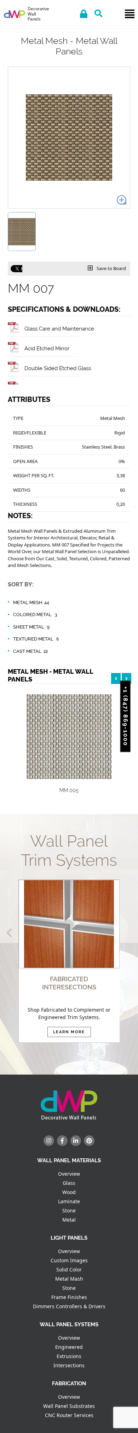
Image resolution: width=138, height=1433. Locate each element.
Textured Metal (36, 639)
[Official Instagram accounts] (49, 1140)
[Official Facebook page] (62, 1140)
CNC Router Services (69, 1415)
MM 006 (97, 790)
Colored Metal (35, 614)
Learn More (69, 1032)
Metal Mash (69, 1278)
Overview (69, 1173)
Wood (69, 1192)
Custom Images (69, 1260)
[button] (10, 932)
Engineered (69, 1347)
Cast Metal (30, 651)
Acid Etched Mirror (46, 348)
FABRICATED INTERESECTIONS (69, 983)
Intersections (69, 1365)
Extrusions (69, 1356)
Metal (69, 1219)
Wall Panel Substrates (69, 1406)
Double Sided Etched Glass (57, 368)
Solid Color (69, 1269)
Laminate (69, 1201)
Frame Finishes (69, 1297)
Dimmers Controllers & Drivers (69, 1306)
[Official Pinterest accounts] (89, 1140)
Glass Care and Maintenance (59, 329)
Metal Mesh (31, 602)
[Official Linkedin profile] (75, 1140)
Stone (69, 1210)
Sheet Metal (31, 627)
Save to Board (111, 268)
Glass (69, 1183)
